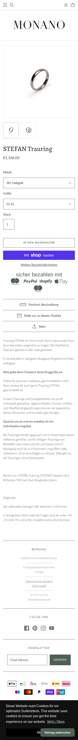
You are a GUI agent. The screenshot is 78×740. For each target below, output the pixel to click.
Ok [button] (39, 732)
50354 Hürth (39, 586)
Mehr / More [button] (56, 721)
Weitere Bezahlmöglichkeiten (39, 265)
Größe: (7, 193)
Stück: (7, 214)
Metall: (7, 172)
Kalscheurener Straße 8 (39, 581)
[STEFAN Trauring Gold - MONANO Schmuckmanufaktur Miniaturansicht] (11, 130)
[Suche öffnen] (12, 5)
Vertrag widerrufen (58, 732)
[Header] (5, 5)
